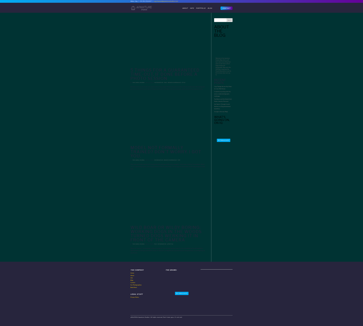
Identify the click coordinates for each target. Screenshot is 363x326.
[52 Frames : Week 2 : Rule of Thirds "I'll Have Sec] (228, 134)
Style (183, 82)
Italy (165, 82)
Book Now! (133, 287)
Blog (210, 8)
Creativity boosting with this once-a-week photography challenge (222, 94)
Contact (227, 8)
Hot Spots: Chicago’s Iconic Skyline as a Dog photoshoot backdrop (222, 106)
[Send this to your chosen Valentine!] (218, 128)
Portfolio (201, 8)
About (185, 8)
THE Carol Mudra (138, 82)
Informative (158, 82)
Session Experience (174, 82)
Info (192, 8)
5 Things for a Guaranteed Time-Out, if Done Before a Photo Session (165, 74)
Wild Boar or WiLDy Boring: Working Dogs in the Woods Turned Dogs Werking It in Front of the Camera (166, 233)
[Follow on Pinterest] (227, 1)
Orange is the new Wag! (221, 111)
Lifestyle (170, 244)
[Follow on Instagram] (231, 1)
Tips (179, 160)
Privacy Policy (134, 297)
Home (132, 273)
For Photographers (136, 285)
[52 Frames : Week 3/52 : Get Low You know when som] (218, 134)
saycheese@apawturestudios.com (166, 1)
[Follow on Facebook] (223, 1)
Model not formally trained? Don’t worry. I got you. (165, 151)
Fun (155, 244)
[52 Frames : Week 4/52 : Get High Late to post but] (228, 128)
